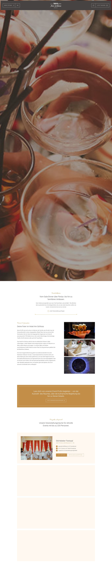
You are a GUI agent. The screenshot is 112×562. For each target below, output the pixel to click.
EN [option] (17, 5)
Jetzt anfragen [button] (61, 455)
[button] (9, 5)
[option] (17, 5)
